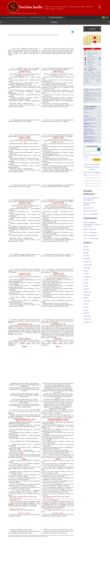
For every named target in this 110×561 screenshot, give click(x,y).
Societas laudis (30, 7)
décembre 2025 (87, 261)
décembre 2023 (87, 292)
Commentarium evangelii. (92, 69)
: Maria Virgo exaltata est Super (90, 137)
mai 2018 (85, 310)
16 (89, 39)
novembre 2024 (87, 277)
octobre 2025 (86, 268)
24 (92, 42)
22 (87, 42)
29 (87, 44)
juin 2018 (85, 307)
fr (103, 17)
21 (84, 42)
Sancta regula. (91, 62)
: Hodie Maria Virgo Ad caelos (90, 141)
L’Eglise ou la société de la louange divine (56, 6)
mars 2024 (86, 289)
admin (85, 222)
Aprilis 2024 (92, 29)
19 (97, 39)
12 (97, 37)
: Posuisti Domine (90, 126)
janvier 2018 (86, 316)
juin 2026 (85, 252)
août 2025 (85, 271)
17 (92, 39)
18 (94, 39)
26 (97, 42)
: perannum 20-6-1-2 (89, 108)
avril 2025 (86, 274)
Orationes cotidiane (50, 9)
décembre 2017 (87, 319)
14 (84, 39)
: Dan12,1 (86, 112)
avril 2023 (86, 298)
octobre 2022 (86, 301)
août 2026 (85, 246)
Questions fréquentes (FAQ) (76, 6)
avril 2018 (86, 313)
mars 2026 (86, 255)
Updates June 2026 (88, 208)
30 (89, 44)
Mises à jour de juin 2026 (90, 211)
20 (99, 39)
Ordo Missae (88, 6)
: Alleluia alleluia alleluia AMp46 (90, 124)
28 (84, 44)
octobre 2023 (86, 295)
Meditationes (60, 9)
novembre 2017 (87, 322)
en (107, 17)
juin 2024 (85, 283)
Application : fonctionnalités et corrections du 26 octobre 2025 (92, 224)
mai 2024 (85, 286)
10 (92, 37)
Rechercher (85, 156)
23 (89, 42)
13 (99, 37)
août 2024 (85, 280)
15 (87, 39)
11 (94, 37)
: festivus (87, 116)
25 (94, 42)
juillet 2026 (86, 249)
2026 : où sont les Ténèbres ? (91, 214)
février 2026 (86, 259)
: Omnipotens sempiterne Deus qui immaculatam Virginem (89, 130)
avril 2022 (86, 304)
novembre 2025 (87, 265)
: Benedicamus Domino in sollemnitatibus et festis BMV (90, 120)
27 (99, 42)
